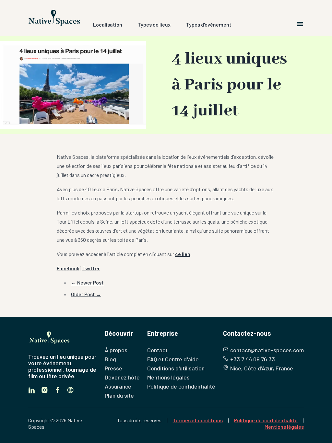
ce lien (182, 254)
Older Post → (86, 294)
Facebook (68, 268)
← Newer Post (87, 282)
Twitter (91, 268)
